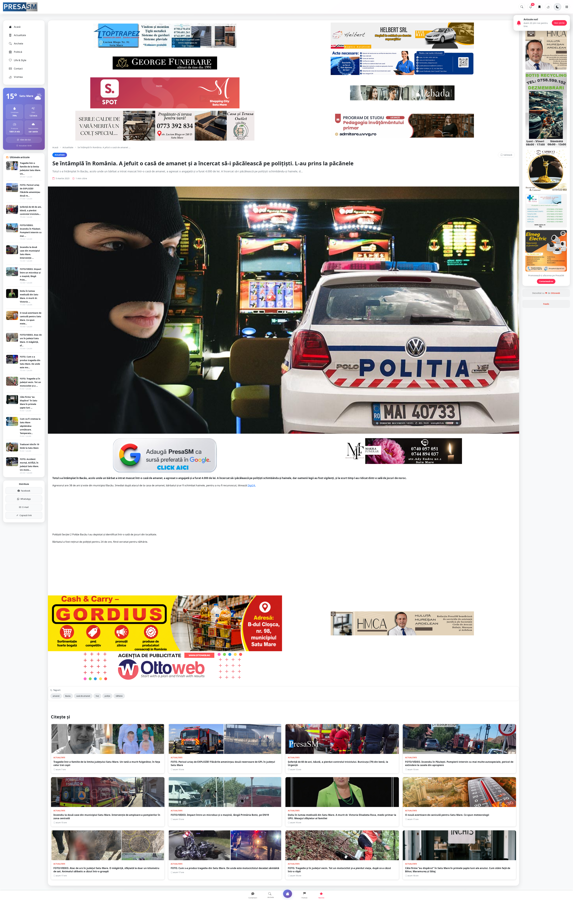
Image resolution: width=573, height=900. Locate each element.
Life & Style (20, 60)
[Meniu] (566, 7)
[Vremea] (548, 7)
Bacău (68, 696)
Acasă (17, 26)
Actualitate (20, 35)
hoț (97, 696)
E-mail (25, 507)
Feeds (546, 303)
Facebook (25, 490)
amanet (56, 696)
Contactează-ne (546, 281)
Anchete (18, 43)
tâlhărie (119, 696)
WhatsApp (25, 498)
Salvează (507, 154)
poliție (107, 696)
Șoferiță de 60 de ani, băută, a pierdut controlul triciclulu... (30, 210)
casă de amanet (83, 696)
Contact (18, 68)
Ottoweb (555, 293)
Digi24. (252, 485)
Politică (18, 52)
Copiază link (26, 515)
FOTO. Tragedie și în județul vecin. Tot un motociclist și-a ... (30, 382)
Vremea (18, 77)
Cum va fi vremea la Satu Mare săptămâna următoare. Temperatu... (30, 426)
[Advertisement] (283, 511)
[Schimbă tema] (557, 7)
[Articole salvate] (539, 7)
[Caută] (522, 7)
